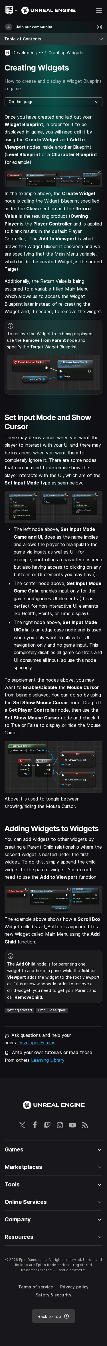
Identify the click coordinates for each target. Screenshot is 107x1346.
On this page (21, 101)
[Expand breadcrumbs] (41, 52)
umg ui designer (52, 1010)
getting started (19, 1010)
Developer (23, 52)
